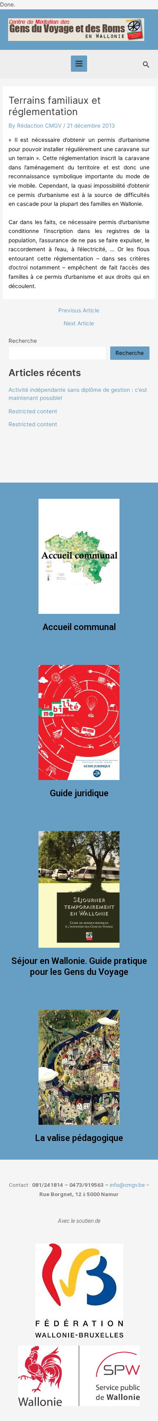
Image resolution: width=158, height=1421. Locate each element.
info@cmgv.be (127, 1185)
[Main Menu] (79, 64)
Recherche (23, 341)
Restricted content (33, 411)
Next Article (79, 324)
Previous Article (78, 311)
